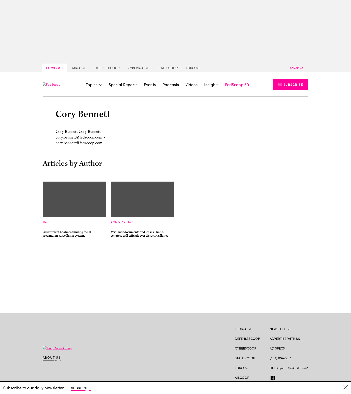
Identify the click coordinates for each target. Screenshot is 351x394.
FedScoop (55, 68)
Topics (91, 84)
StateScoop (167, 68)
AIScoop (79, 68)
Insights (211, 84)
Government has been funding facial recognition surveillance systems (67, 234)
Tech (46, 221)
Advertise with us (285, 338)
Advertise (296, 68)
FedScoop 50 (237, 84)
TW (279, 377)
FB (272, 377)
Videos (191, 84)
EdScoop (194, 68)
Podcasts (170, 84)
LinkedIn (288, 377)
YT (302, 377)
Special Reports (123, 84)
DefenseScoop (107, 68)
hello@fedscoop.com (289, 368)
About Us (52, 357)
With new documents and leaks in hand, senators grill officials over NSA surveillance (139, 234)
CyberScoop (138, 68)
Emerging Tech (122, 221)
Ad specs (277, 348)
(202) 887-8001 (280, 358)
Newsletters (280, 329)
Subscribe (293, 84)
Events (150, 84)
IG (294, 377)
